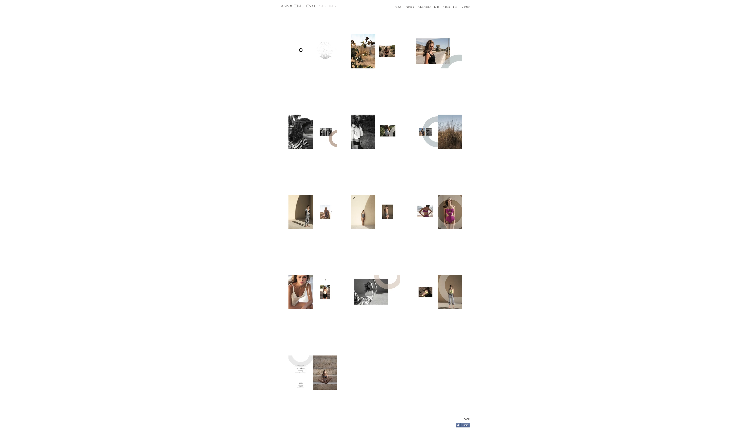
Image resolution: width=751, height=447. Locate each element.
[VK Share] (467, 432)
